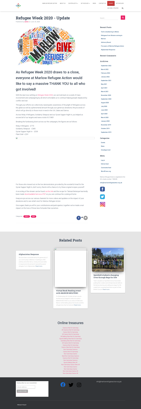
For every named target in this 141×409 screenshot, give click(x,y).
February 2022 (105, 73)
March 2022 (104, 69)
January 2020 (105, 121)
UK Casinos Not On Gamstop (70, 330)
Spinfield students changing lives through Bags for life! (106, 276)
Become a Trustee (113, 8)
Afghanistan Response (108, 49)
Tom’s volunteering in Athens (110, 32)
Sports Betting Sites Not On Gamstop (70, 338)
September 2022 (106, 65)
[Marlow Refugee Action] (18, 5)
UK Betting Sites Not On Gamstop (70, 336)
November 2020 (106, 95)
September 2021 (106, 80)
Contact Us (102, 3)
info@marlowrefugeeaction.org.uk (111, 182)
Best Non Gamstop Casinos (70, 356)
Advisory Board (106, 42)
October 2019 (105, 128)
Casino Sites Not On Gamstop (70, 347)
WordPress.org (106, 171)
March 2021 (104, 91)
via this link (49, 191)
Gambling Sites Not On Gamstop (70, 341)
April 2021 (104, 88)
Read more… (39, 266)
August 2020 (105, 102)
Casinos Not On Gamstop (70, 328)
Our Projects (72, 3)
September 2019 (106, 132)
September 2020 (106, 99)
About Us (62, 3)
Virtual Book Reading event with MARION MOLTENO (68, 292)
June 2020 (104, 110)
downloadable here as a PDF (35, 194)
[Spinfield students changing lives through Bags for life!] (108, 259)
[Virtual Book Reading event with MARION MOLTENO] (70, 267)
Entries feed (105, 164)
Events (27, 216)
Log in (103, 160)
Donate (111, 3)
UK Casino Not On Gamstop (70, 334)
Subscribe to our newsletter (27, 383)
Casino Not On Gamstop (70, 332)
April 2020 (104, 114)
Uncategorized (105, 150)
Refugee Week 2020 (45, 95)
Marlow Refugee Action (49, 3)
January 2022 (105, 77)
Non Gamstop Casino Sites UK (70, 364)
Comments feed (106, 167)
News (94, 3)
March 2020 (104, 117)
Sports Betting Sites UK (70, 362)
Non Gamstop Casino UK (70, 371)
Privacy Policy (21, 405)
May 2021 (104, 84)
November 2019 (106, 125)
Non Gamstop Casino (70, 354)
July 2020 (104, 106)
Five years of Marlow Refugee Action (112, 46)
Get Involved (85, 3)
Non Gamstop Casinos (70, 349)
